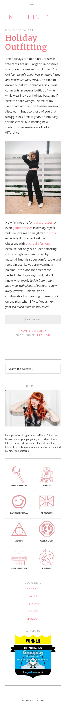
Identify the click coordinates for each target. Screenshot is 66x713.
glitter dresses (22, 228)
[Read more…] (33, 319)
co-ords (50, 233)
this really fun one (38, 244)
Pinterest (33, 611)
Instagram (33, 603)
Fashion (43, 335)
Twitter (33, 596)
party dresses (43, 222)
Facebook (33, 588)
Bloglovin (33, 618)
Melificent (33, 16)
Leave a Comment (33, 331)
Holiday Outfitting (26, 42)
